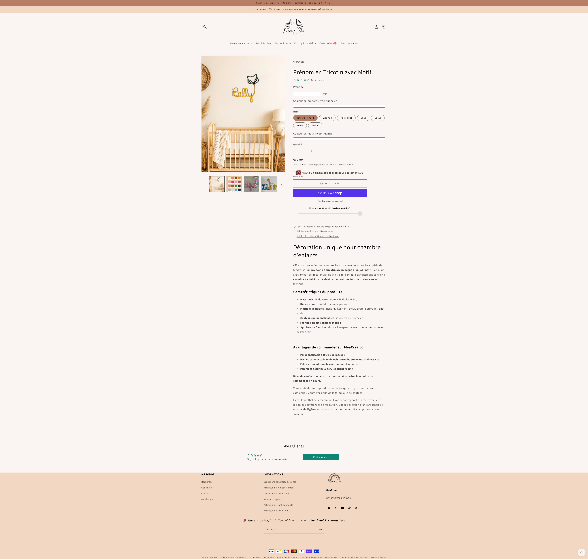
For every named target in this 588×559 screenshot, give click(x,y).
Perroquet (346, 117)
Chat (363, 117)
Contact (205, 493)
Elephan (327, 117)
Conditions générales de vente (280, 481)
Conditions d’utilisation (288, 557)
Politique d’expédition (276, 510)
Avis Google (207, 499)
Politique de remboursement (279, 487)
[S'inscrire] (320, 529)
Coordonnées (331, 557)
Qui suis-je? (207, 487)
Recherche (207, 481)
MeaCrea (213, 557)
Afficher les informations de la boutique (318, 235)
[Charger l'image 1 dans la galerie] (217, 184)
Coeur (378, 117)
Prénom (298, 87)
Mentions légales (273, 499)
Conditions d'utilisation (276, 493)
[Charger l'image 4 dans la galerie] (269, 184)
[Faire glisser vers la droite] (281, 184)
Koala (300, 125)
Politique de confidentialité (278, 504)
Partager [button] (300, 61)
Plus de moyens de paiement (330, 201)
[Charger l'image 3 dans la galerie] (252, 184)
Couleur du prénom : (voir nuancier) (315, 101)
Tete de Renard (305, 117)
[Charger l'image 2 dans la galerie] (234, 184)
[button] (205, 27)
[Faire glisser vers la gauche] (204, 184)
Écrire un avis (321, 457)
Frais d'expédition (315, 164)
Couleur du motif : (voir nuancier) (313, 133)
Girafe (315, 125)
